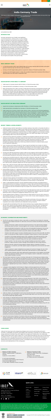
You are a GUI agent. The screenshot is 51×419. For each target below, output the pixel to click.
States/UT (28, 396)
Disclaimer (45, 389)
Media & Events (37, 389)
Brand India (28, 387)
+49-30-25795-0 (11, 355)
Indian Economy (28, 390)
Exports (27, 394)
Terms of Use (46, 391)
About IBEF (37, 391)
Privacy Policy (46, 387)
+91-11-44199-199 (36, 355)
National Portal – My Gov (46, 394)
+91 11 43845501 (7, 395)
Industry (28, 392)
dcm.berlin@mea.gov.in (10, 361)
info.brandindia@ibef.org (9, 397)
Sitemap (36, 395)
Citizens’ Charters (45, 397)
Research (36, 387)
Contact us (36, 393)
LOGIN (44, 0)
